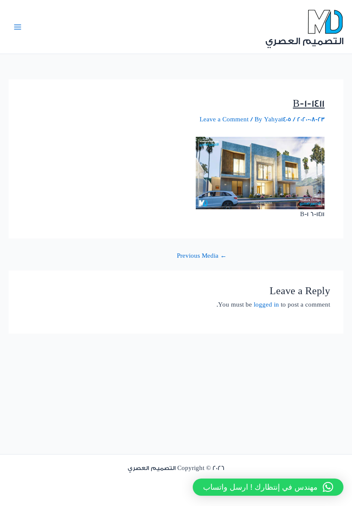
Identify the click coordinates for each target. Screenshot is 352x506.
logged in (266, 304)
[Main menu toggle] (18, 27)
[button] (268, 487)
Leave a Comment (224, 119)
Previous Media (202, 256)
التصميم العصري (304, 41)
